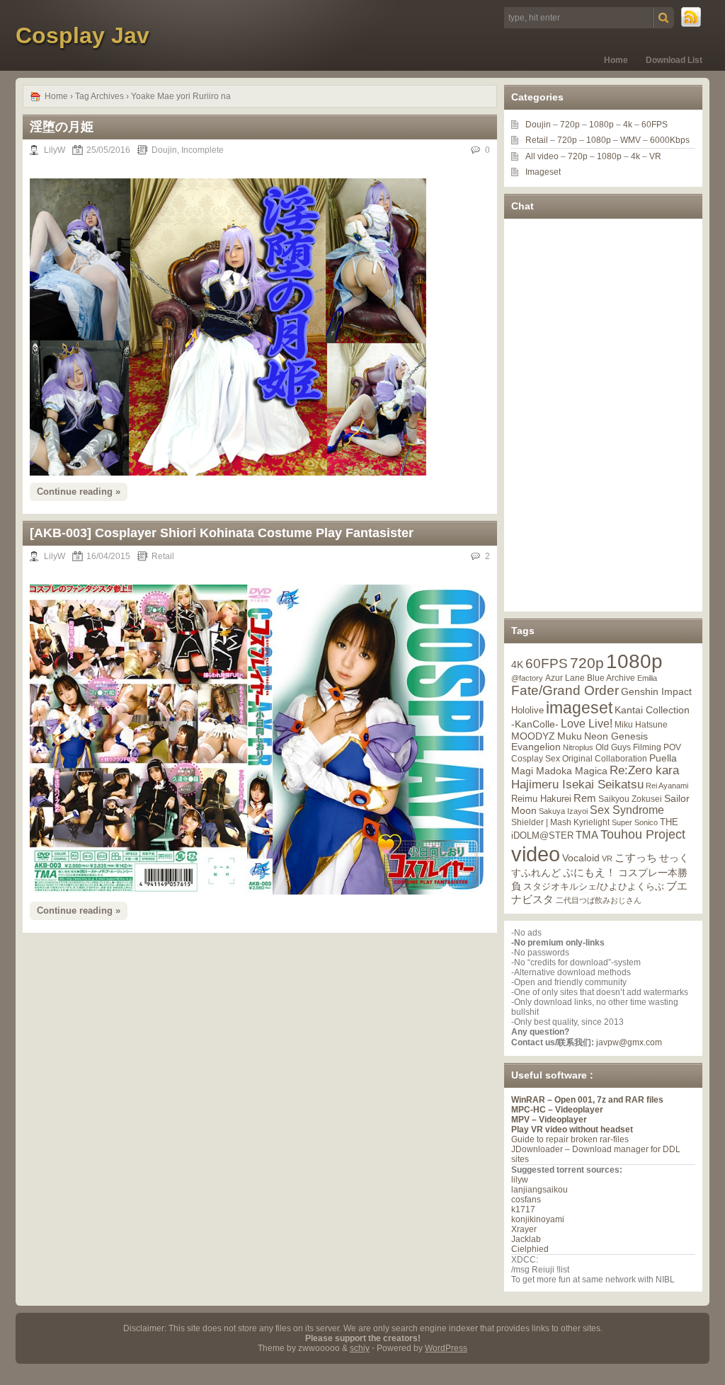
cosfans (526, 1200)
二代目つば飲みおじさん (598, 900)
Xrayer (524, 1229)
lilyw (519, 1180)
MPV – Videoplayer (549, 1120)
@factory (527, 678)
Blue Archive (611, 677)
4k (627, 125)
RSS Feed (691, 17)
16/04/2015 (108, 556)
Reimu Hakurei (541, 799)
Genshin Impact (656, 691)
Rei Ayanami (667, 785)
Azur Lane (565, 678)
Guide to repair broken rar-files (570, 1139)
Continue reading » (78, 491)
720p (570, 125)
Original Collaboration (604, 759)
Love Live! (586, 724)
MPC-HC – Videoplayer (557, 1110)
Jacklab (526, 1239)
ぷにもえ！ (589, 872)
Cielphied (530, 1249)
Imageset (543, 172)
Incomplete (202, 150)
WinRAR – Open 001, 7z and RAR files (587, 1100)
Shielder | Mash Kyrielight (560, 822)
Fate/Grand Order (565, 690)
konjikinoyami (537, 1219)
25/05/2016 (108, 150)
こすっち (636, 857)
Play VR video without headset (572, 1129)
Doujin (164, 150)
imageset (579, 708)
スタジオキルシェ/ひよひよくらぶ (593, 887)
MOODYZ (533, 736)
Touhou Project (642, 834)
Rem (584, 798)
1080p (601, 125)
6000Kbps (670, 140)
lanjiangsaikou (539, 1190)
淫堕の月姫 (61, 127)
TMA (587, 835)
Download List (674, 60)
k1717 (523, 1209)
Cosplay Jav (82, 35)
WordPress (446, 1348)
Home (616, 60)
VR (655, 156)
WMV (630, 140)
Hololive (527, 710)
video (535, 854)
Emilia (647, 678)
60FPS (654, 125)
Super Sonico (635, 822)
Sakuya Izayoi (563, 811)
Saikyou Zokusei (630, 798)
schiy (360, 1348)
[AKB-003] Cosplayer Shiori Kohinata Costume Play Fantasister (221, 533)
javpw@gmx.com (629, 1042)
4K (517, 664)
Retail (163, 556)
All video (542, 156)
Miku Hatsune (641, 725)
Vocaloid (581, 857)
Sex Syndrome (627, 810)
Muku (569, 736)
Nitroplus (578, 747)
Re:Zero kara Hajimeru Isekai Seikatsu (595, 777)
